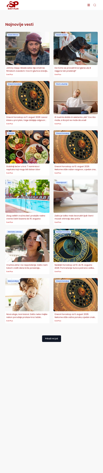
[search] (95, 5)
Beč (9, 182)
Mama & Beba (13, 281)
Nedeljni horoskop (63, 232)
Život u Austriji (61, 84)
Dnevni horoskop (14, 84)
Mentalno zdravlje (15, 232)
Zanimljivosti (61, 182)
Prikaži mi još (51, 338)
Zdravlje (11, 133)
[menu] (89, 5)
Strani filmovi (13, 35)
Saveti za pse (61, 35)
